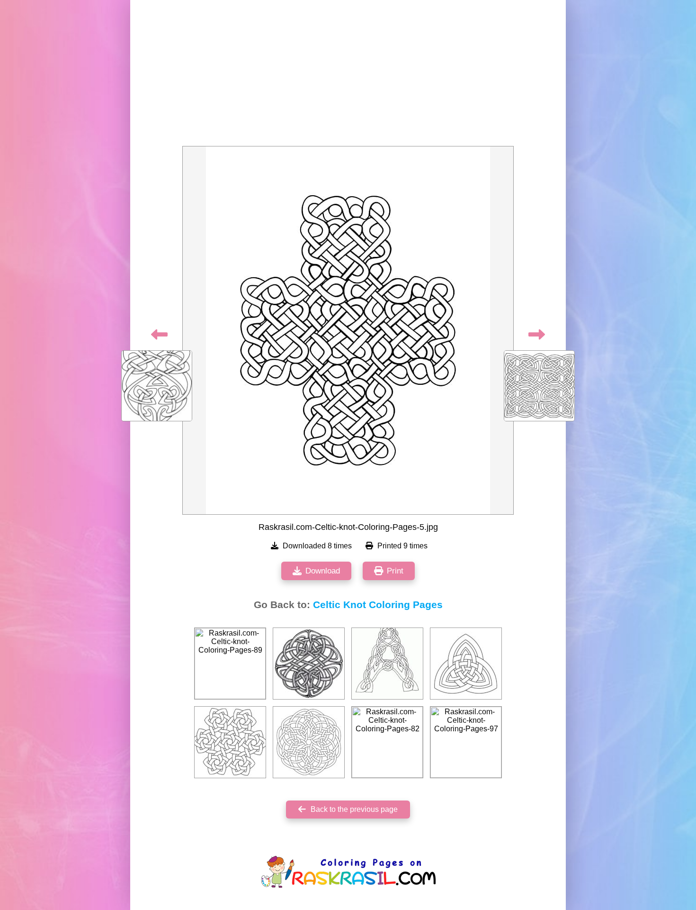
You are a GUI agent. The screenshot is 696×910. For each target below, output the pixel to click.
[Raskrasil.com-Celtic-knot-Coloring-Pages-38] (309, 742)
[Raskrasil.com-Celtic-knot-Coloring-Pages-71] (466, 664)
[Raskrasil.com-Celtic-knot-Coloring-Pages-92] (387, 664)
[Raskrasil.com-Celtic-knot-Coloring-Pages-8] (230, 742)
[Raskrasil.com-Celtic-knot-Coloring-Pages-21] (309, 664)
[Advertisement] (348, 75)
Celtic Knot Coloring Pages (378, 604)
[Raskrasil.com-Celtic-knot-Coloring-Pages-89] (230, 664)
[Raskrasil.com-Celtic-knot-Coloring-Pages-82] (387, 742)
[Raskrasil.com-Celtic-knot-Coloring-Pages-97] (466, 742)
